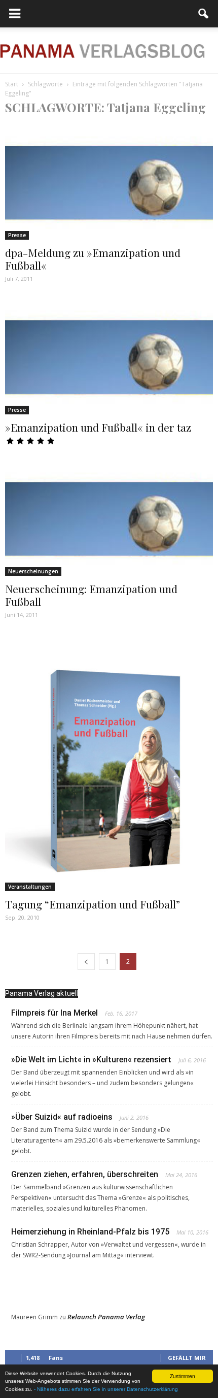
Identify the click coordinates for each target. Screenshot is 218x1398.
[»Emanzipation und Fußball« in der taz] (109, 356)
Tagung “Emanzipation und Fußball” (92, 904)
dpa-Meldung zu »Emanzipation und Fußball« (92, 258)
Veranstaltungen (30, 886)
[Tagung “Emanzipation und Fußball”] (109, 763)
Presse (17, 235)
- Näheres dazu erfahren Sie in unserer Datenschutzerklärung (106, 1389)
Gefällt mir (187, 1357)
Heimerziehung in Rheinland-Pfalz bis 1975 (90, 1232)
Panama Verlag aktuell (41, 993)
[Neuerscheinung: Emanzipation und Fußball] (109, 518)
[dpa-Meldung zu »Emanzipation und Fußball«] (109, 182)
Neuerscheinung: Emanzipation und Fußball (91, 594)
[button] (204, 13)
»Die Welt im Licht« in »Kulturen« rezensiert (91, 1059)
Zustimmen (182, 1376)
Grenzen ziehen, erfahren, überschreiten (84, 1174)
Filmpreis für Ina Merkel (54, 1013)
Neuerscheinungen (33, 571)
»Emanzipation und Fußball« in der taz (98, 427)
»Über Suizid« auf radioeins (62, 1117)
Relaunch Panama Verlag (106, 1316)
